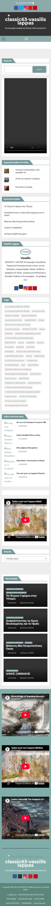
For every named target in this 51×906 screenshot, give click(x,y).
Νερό (23, 365)
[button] (48, 39)
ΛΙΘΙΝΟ (29, 356)
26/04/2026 (12, 628)
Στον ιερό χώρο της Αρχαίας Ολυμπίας (31, 473)
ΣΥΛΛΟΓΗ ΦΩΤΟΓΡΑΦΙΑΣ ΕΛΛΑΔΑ (18, 387)
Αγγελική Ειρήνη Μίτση (13, 320)
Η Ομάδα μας (12, 895)
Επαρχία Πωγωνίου (12, 329)
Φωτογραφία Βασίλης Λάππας (16, 405)
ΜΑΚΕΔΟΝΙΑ (39, 356)
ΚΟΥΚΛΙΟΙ (30, 347)
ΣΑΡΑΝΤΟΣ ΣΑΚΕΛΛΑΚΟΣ (15, 383)
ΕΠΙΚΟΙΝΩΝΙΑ (26, 903)
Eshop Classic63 (39, 903)
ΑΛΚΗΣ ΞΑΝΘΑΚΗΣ (13, 228)
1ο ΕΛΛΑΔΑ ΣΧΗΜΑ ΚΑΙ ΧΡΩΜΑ (17, 307)
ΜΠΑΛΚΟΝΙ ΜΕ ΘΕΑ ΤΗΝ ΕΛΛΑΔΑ (31, 895)
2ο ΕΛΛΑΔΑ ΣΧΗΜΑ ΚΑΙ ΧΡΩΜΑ (17, 311)
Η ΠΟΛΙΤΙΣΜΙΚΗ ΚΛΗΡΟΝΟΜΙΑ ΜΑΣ (19, 338)
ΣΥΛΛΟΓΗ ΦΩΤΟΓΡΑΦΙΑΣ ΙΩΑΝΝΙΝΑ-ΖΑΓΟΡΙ (22, 392)
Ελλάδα (41, 320)
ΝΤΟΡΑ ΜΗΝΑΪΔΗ (12, 365)
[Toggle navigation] (26, 39)
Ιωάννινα (40, 343)
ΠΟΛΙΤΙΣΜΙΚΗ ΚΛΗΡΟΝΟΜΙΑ (16, 374)
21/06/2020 (23, 426)
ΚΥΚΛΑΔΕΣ (9, 352)
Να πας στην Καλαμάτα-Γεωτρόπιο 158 (31, 422)
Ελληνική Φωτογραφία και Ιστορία (17, 325)
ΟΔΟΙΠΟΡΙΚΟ (33, 365)
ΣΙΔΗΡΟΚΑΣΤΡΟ (34, 383)
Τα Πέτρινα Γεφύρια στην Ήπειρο (18, 206)
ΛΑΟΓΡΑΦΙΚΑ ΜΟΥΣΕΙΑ (14, 356)
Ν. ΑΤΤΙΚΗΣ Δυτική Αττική (14, 361)
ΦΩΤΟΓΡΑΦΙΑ (39, 899)
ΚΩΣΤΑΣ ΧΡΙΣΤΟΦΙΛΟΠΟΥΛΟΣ (28, 352)
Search (8, 61)
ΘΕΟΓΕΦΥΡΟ (10, 343)
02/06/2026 (12, 603)
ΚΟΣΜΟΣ (20, 347)
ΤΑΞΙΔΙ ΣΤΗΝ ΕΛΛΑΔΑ (27, 396)
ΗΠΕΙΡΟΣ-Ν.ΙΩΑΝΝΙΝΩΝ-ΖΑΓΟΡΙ (27, 334)
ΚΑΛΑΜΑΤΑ (9, 347)
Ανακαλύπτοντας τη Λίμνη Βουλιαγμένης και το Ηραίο (22, 622)
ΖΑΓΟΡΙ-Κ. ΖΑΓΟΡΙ (29, 329)
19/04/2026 (12, 653)
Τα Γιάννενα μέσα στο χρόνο (15, 401)
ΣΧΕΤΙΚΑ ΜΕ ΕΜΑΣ (12, 670)
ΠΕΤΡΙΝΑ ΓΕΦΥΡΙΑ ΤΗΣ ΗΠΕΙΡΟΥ (18, 369)
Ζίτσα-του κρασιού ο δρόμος (28, 179)
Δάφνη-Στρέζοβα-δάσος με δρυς (28, 435)
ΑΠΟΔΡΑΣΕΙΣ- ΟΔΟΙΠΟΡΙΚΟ (15, 589)
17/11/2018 (23, 439)
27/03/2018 (23, 464)
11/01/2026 (12, 678)
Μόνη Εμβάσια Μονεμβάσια (27, 448)
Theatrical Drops (38, 311)
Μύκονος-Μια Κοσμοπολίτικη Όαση (19, 222)
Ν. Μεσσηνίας (32, 361)
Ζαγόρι (42, 329)
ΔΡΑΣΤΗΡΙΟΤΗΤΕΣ (13, 903)
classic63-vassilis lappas (25, 21)
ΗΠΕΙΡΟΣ (8, 334)
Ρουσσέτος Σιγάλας (24, 187)
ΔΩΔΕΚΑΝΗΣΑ (30, 320)
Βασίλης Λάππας (27, 603)
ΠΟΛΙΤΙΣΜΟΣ (35, 374)
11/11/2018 (23, 451)
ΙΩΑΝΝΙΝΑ (30, 343)
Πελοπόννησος (10, 378)
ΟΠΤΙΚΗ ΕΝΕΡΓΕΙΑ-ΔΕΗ (15, 234)
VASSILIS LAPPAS (12, 316)
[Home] (3, 39)
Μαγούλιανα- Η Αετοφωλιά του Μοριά (30, 460)
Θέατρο (21, 343)
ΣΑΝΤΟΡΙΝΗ (24, 378)
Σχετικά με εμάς (11, 396)
